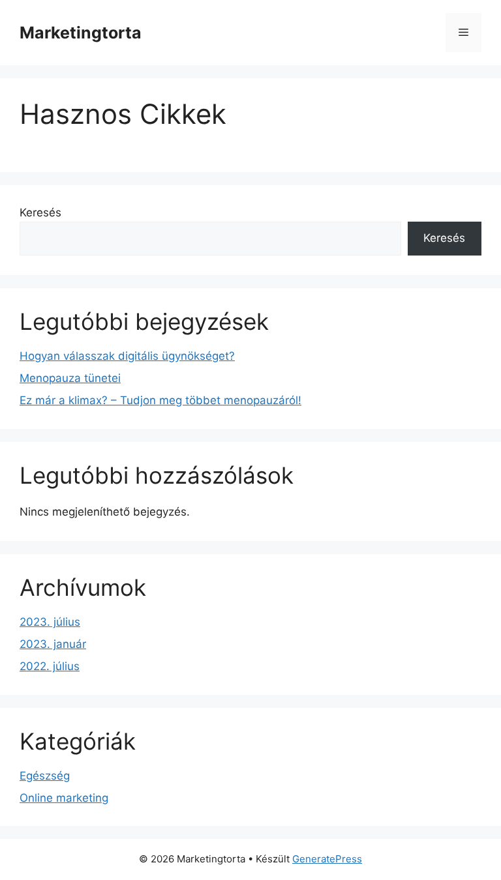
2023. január (53, 644)
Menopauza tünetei (70, 378)
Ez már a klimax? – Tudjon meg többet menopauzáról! (160, 400)
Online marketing (64, 797)
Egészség (45, 775)
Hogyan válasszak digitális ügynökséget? (127, 355)
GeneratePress (327, 859)
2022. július (50, 666)
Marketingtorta (81, 32)
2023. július (50, 621)
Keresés (40, 212)
